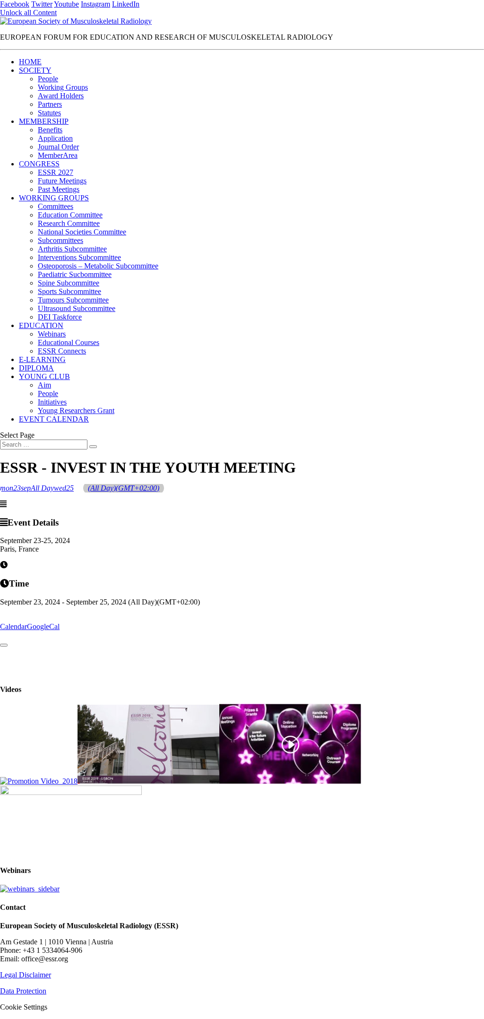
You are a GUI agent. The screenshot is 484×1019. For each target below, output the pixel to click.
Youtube (66, 4)
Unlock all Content (28, 13)
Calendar (13, 626)
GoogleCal (43, 626)
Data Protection (23, 991)
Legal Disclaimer (25, 975)
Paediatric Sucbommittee (75, 274)
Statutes (49, 113)
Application (55, 138)
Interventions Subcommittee (79, 257)
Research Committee (69, 223)
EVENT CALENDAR (54, 419)
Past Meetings (58, 189)
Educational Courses (68, 342)
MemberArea (58, 155)
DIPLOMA (36, 368)
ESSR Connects (62, 351)
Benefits (50, 130)
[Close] (4, 645)
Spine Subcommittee (68, 283)
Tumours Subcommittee (73, 300)
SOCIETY (35, 70)
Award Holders (61, 96)
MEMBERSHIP (44, 121)
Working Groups (63, 87)
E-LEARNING (42, 359)
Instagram (95, 4)
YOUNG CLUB (44, 376)
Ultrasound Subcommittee (76, 308)
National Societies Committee (82, 232)
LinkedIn (125, 4)
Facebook (14, 4)
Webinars (52, 334)
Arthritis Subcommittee (72, 249)
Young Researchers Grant (76, 410)
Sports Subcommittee (69, 291)
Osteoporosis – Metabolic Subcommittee (98, 266)
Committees (55, 206)
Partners (50, 104)
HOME (30, 62)
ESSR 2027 (55, 172)
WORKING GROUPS (54, 198)
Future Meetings (62, 181)
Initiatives (52, 402)
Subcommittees (60, 240)
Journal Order (58, 147)
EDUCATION (41, 325)
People (48, 79)
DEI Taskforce (60, 317)
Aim (44, 385)
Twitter (41, 4)
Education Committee (70, 215)
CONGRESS (39, 164)
